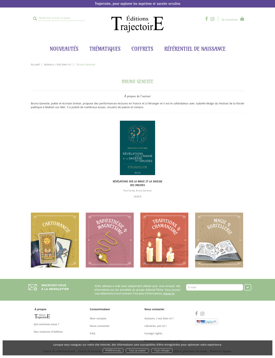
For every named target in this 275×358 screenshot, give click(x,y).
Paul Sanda (129, 190)
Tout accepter (137, 350)
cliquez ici (169, 293)
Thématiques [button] (104, 49)
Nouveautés (64, 49)
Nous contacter (100, 326)
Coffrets (142, 49)
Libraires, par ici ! (155, 326)
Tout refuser (162, 350)
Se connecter (229, 19)
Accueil (35, 64)
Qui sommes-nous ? (46, 324)
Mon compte (98, 318)
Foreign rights (153, 333)
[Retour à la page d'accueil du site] (137, 24)
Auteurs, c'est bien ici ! (58, 64)
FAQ (92, 333)
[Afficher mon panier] (241, 19)
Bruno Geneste (144, 190)
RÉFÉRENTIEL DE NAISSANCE (194, 49)
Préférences (113, 350)
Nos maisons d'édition (48, 331)
